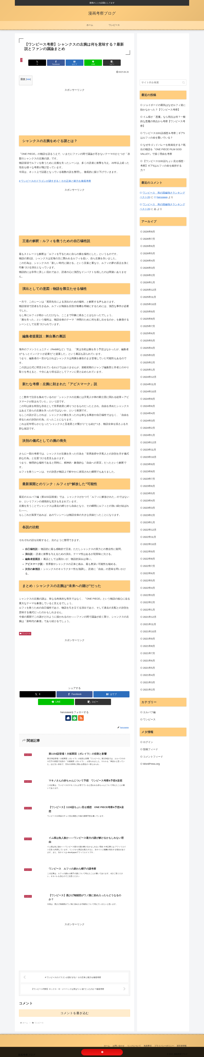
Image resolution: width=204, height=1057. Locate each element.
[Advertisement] (74, 111)
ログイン (148, 742)
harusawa (162, 197)
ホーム (107, 1046)
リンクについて (134, 1046)
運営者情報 (182, 1046)
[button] (112, 63)
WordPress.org (151, 763)
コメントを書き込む (74, 1013)
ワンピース (26, 634)
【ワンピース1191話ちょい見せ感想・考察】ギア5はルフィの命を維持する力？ (163, 166)
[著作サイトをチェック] (68, 718)
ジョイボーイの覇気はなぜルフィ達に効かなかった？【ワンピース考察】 (163, 107)
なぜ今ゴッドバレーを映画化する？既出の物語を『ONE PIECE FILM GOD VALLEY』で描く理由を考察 (163, 149)
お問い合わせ (118, 1046)
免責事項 (148, 1046)
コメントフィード (153, 756)
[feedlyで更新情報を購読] (74, 718)
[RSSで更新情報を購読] (81, 718)
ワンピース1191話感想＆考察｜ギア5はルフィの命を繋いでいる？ (162, 135)
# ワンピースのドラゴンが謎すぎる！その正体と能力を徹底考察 (55, 181)
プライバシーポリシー (164, 1046)
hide (28, 79)
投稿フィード (150, 749)
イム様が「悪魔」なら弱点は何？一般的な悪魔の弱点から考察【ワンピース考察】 (163, 121)
